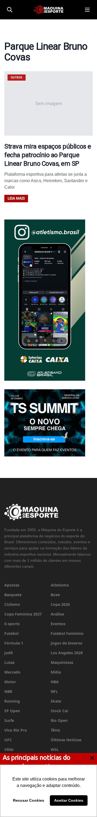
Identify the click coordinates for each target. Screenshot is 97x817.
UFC (8, 739)
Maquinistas (62, 662)
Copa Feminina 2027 (23, 614)
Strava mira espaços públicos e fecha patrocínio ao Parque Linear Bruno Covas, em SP (47, 155)
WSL (55, 749)
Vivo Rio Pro (15, 730)
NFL (54, 691)
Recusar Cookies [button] (28, 800)
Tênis (55, 730)
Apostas (11, 585)
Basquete (13, 594)
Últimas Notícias (66, 739)
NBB (8, 691)
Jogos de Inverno (66, 643)
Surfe (9, 720)
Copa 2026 (60, 604)
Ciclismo (12, 604)
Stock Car (59, 710)
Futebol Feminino (67, 633)
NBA (55, 681)
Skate (56, 701)
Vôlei (8, 749)
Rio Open (59, 720)
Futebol (11, 633)
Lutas (9, 662)
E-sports (12, 623)
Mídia (56, 672)
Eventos (58, 623)
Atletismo (60, 585)
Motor (10, 681)
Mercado (12, 672)
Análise (57, 614)
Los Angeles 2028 (67, 652)
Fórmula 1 (13, 643)
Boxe (55, 594)
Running (12, 701)
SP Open (12, 710)
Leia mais (16, 198)
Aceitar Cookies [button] (68, 800)
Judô (8, 652)
